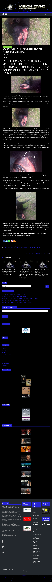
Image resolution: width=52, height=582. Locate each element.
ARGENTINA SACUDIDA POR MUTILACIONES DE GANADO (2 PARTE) (9, 271)
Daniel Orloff (36, 548)
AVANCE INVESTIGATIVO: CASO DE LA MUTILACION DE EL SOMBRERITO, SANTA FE (42, 272)
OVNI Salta (35, 527)
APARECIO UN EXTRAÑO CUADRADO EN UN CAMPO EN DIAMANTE (21, 247)
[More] (14, 241)
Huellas (3, 357)
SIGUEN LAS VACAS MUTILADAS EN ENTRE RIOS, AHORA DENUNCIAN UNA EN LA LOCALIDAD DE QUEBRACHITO (26, 273)
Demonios (35, 545)
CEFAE (34, 512)
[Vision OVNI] (3, 14)
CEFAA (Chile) (36, 515)
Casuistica (4, 352)
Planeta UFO (36, 558)
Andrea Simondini (15, 54)
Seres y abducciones (6, 363)
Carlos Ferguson (37, 534)
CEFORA (35, 510)
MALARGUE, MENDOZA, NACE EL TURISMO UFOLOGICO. (14, 296)
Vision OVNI (4, 365)
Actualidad (4, 350)
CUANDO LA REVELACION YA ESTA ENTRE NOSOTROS (14, 294)
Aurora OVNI (36, 555)
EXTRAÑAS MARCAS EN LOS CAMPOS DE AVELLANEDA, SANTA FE (16, 302)
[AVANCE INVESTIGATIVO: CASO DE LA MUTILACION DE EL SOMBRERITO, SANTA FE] (42, 261)
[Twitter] (6, 241)
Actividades (4, 348)
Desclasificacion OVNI (6, 354)
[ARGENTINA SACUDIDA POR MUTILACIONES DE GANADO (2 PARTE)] (9, 261)
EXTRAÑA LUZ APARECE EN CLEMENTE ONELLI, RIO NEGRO (15, 300)
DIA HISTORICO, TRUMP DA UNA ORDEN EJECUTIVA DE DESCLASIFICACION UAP (20, 298)
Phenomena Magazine (6, 361)
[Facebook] (4, 241)
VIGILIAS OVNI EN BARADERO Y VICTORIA (37, 253)
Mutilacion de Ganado (7, 46)
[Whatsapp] (9, 241)
